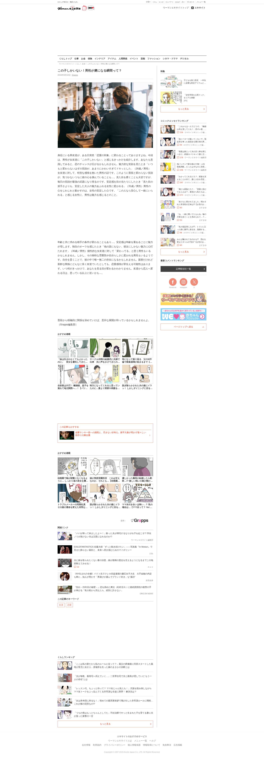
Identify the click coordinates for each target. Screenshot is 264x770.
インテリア (100, 58)
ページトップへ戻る (183, 327)
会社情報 (86, 745)
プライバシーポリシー (114, 745)
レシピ (161, 2)
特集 (163, 71)
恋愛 (69, 605)
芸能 (143, 58)
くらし (154, 2)
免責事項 (167, 745)
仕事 (76, 58)
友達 (61, 605)
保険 (90, 58)
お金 (83, 58)
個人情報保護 (134, 745)
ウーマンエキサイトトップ (176, 7)
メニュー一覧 (201, 2)
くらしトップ (65, 58)
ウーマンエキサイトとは (120, 740)
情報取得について (151, 745)
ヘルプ (152, 740)
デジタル (184, 58)
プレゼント (190, 2)
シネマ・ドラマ (170, 58)
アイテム (112, 58)
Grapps (75, 75)
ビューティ (169, 2)
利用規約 (97, 745)
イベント (134, 58)
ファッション (153, 58)
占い (183, 2)
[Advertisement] (132, 33)
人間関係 (123, 58)
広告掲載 (178, 745)
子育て (148, 2)
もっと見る (105, 724)
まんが (177, 2)
